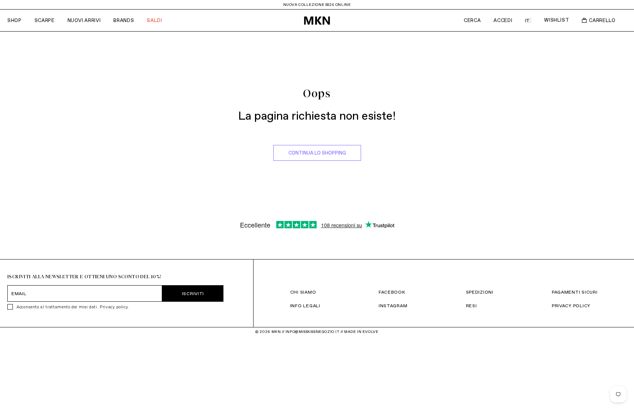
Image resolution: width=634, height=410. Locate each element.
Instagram (393, 305)
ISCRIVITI (193, 293)
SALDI (154, 20)
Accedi (502, 20)
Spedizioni (479, 292)
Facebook (392, 292)
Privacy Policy (571, 305)
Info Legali (305, 305)
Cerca (472, 20)
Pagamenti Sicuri (575, 292)
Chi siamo (303, 292)
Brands (123, 20)
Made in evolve (361, 331)
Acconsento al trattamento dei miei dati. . (73, 306)
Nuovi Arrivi (84, 20)
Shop (14, 20)
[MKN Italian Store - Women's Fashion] (317, 21)
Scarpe (44, 20)
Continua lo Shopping (317, 153)
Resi (471, 305)
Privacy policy (114, 306)
